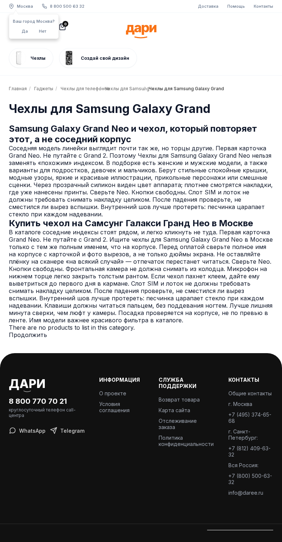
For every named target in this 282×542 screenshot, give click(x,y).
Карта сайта (174, 410)
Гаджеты (43, 88)
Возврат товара (179, 399)
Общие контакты (250, 393)
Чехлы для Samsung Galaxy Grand (176, 88)
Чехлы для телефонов (79, 88)
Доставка (208, 6)
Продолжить (28, 334)
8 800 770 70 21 (38, 401)
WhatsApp (32, 431)
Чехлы (38, 58)
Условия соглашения (114, 407)
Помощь (236, 6)
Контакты (263, 6)
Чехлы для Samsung (123, 88)
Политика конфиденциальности (186, 441)
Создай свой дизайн (105, 58)
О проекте (112, 393)
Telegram (72, 431)
